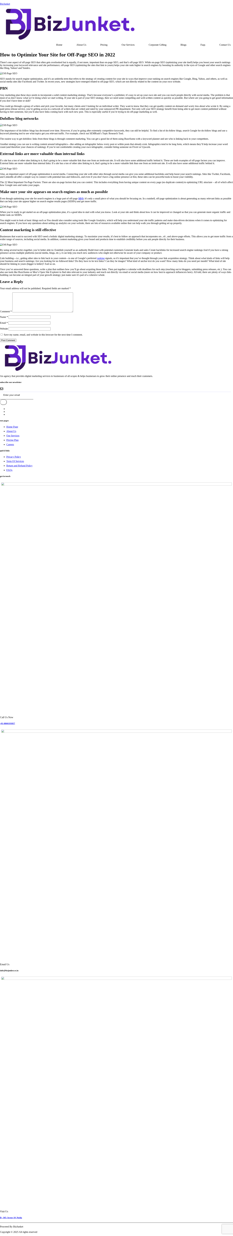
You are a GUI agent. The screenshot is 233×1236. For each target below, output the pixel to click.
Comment (6, 311)
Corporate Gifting (157, 44)
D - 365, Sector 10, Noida (11, 1217)
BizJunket (5, 4)
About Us (81, 44)
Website (4, 328)
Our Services (128, 44)
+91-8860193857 (7, 723)
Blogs (183, 44)
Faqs (203, 44)
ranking (101, 258)
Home (59, 44)
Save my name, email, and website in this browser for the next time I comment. (43, 334)
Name (4, 317)
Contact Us (225, 44)
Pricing (103, 44)
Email (4, 322)
